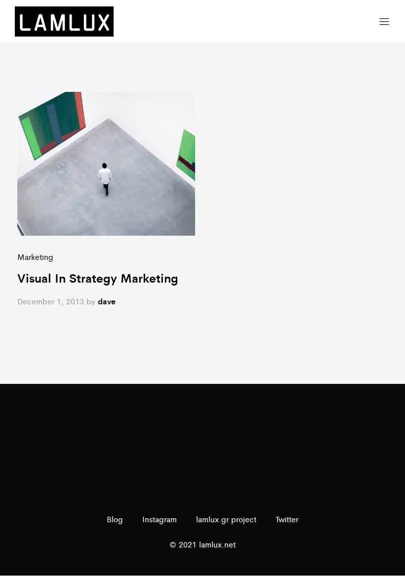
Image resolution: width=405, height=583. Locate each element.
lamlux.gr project (226, 519)
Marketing (35, 256)
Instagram (159, 519)
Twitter (287, 519)
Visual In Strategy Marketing (97, 277)
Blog (115, 519)
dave (107, 301)
